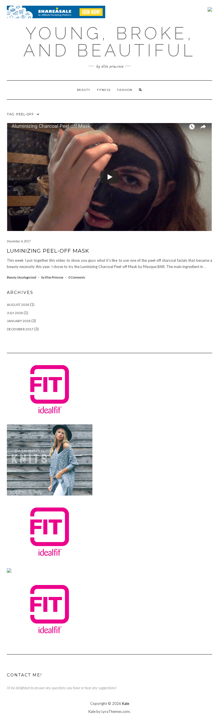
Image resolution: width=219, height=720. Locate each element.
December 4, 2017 (19, 241)
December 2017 (20, 329)
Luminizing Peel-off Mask (48, 251)
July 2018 (15, 313)
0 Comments (76, 277)
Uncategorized (26, 277)
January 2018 (19, 321)
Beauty (83, 90)
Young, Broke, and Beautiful (109, 41)
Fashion (124, 90)
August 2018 (18, 304)
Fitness (104, 90)
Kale (125, 703)
